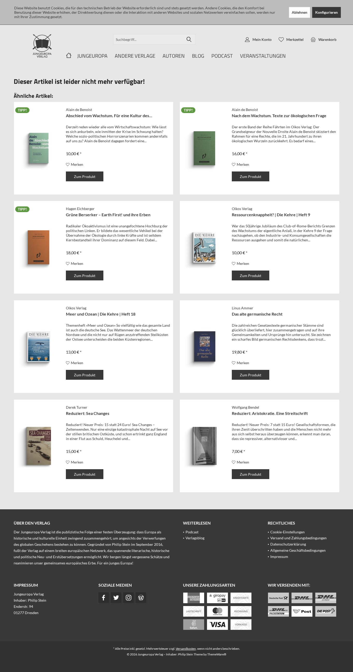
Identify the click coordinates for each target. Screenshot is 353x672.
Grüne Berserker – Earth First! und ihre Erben (108, 214)
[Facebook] (103, 597)
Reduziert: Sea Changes (87, 413)
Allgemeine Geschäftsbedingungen (298, 550)
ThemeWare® (216, 654)
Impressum (279, 556)
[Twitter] (116, 597)
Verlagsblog (195, 538)
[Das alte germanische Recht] (205, 346)
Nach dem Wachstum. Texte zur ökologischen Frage (279, 115)
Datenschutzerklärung (288, 544)
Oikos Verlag (242, 208)
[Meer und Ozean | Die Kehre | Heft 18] (39, 346)
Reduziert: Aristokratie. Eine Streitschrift (270, 413)
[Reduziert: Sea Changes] (39, 446)
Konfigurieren (326, 12)
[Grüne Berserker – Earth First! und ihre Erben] (39, 247)
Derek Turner (76, 407)
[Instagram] (128, 597)
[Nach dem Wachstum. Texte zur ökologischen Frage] (205, 148)
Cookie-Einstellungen (287, 532)
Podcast (192, 532)
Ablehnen (299, 12)
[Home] (69, 56)
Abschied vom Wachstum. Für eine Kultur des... (109, 115)
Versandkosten (186, 649)
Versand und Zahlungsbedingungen (298, 538)
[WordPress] (141, 597)
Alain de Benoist (79, 109)
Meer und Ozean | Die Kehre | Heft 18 (100, 313)
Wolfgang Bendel (245, 407)
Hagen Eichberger (80, 208)
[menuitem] (323, 39)
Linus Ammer (242, 308)
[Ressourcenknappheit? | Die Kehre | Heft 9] (205, 247)
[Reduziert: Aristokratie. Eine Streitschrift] (205, 446)
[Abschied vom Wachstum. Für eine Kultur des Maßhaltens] (39, 148)
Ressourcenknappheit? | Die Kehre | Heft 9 (271, 214)
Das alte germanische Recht (257, 313)
